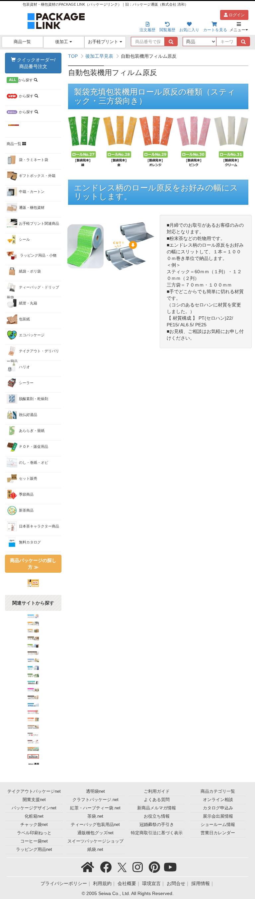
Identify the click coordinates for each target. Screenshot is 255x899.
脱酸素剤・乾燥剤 (33, 399)
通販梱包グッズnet (95, 833)
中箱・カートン (31, 192)
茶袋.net (95, 816)
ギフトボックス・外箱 (37, 176)
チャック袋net (34, 824)
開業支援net (34, 799)
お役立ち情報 (157, 816)
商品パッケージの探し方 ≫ (33, 564)
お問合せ (176, 883)
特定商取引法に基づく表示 (157, 833)
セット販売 (28, 478)
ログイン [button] (236, 15)
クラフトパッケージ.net (95, 799)
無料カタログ (30, 542)
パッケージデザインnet (34, 808)
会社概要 (127, 883)
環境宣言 (151, 883)
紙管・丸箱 (28, 303)
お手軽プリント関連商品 (39, 223)
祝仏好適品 (28, 415)
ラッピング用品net (34, 849)
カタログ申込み (218, 808)
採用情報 (200, 883)
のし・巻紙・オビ (33, 462)
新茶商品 (26, 510)
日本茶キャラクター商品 (39, 526)
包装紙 (24, 319)
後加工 (62, 42)
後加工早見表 (99, 56)
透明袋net (95, 791)
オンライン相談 (218, 799)
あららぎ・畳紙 (31, 431)
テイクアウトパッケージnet (34, 791)
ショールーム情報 (218, 824)
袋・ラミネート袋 (33, 160)
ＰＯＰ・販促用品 (33, 447)
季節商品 (26, 494)
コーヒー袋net (34, 841)
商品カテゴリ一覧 (218, 791)
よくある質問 (157, 799)
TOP (73, 56)
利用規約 (102, 883)
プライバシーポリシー (64, 883)
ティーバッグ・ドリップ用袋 (33, 291)
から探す (21, 80)
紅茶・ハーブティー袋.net (95, 808)
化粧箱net (34, 816)
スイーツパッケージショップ (95, 841)
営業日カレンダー (218, 833)
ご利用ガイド (157, 791)
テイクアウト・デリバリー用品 (33, 355)
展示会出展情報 (218, 816)
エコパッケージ (31, 335)
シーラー (26, 383)
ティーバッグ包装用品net (95, 824)
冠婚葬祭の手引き (156, 824)
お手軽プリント (104, 42)
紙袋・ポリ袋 (30, 271)
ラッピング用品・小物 (37, 255)
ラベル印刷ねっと (34, 833)
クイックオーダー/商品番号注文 (35, 63)
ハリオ (24, 367)
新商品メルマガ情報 (156, 808)
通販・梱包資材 (31, 207)
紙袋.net (95, 849)
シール (24, 239)
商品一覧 (22, 42)
